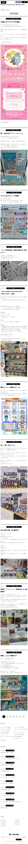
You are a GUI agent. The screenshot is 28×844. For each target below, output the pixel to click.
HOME (3, 10)
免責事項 (24, 837)
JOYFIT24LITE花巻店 (19, 734)
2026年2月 (3, 825)
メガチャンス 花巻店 (19, 732)
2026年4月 (3, 824)
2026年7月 (17, 820)
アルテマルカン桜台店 (19, 727)
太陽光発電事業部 (5, 732)
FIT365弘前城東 (18, 736)
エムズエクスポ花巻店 (6, 729)
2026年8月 (3, 820)
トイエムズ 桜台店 (5, 731)
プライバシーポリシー (16, 837)
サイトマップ (8, 837)
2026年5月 (17, 822)
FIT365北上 (3, 740)
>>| (23, 716)
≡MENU (3, 2)
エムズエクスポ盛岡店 (6, 727)
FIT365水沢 (17, 738)
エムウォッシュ (4, 734)
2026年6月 (3, 822)
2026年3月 (17, 824)
